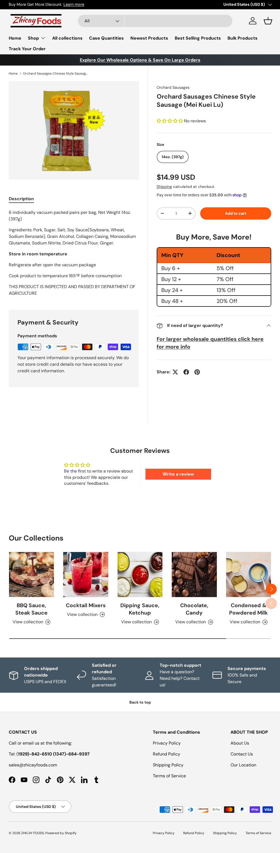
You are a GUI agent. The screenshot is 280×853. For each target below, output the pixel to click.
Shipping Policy (168, 765)
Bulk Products (243, 38)
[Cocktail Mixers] (85, 574)
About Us (240, 743)
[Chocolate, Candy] (194, 574)
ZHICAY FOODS (32, 833)
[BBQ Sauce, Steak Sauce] (31, 574)
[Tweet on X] (175, 372)
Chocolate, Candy (194, 609)
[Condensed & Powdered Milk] (248, 574)
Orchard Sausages (173, 87)
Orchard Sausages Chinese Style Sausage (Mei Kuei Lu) (56, 73)
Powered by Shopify (61, 833)
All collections (67, 38)
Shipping (164, 186)
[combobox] (155, 21)
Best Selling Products (198, 38)
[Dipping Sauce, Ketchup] (140, 574)
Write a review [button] (178, 474)
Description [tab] (21, 199)
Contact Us (242, 754)
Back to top (140, 702)
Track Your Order (27, 49)
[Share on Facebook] (186, 372)
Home (15, 38)
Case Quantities (106, 38)
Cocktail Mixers (86, 605)
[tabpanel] (74, 253)
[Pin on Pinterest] (197, 372)
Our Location (243, 765)
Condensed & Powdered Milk (248, 609)
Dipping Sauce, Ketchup (139, 609)
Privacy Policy (167, 743)
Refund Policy (166, 754)
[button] (268, 21)
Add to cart (235, 213)
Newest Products (149, 38)
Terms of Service (169, 776)
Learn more (73, 4)
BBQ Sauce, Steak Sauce (31, 609)
